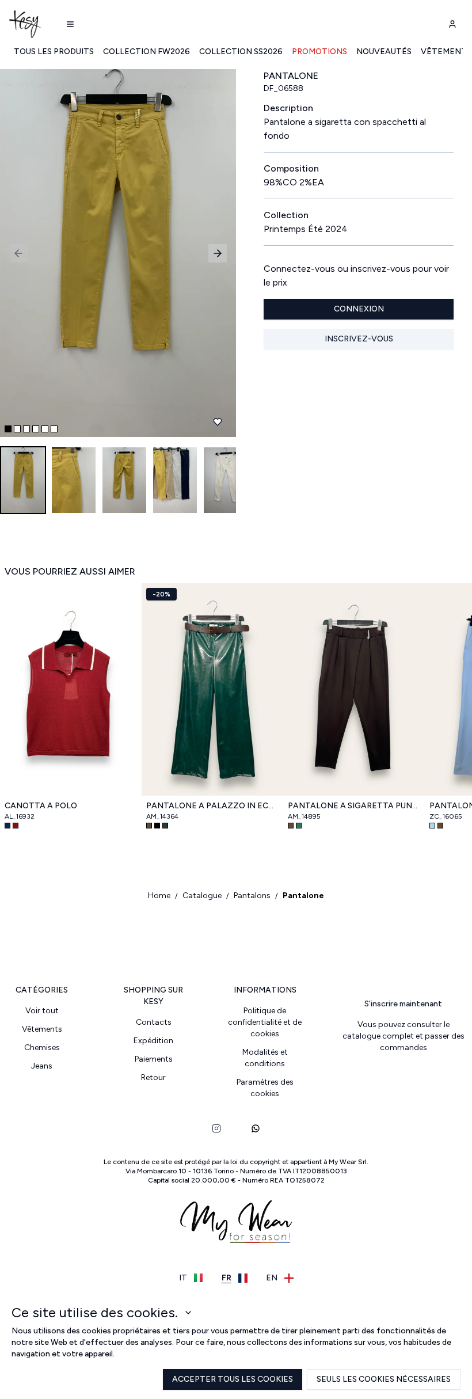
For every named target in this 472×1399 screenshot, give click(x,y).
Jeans (41, 1066)
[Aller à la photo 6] (54, 428)
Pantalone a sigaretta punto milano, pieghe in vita (354, 806)
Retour (153, 1077)
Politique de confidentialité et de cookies (265, 1022)
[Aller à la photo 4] (35, 428)
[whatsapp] (255, 1128)
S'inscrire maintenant (403, 1004)
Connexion (359, 309)
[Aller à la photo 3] (26, 428)
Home (159, 895)
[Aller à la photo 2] (17, 428)
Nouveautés (384, 51)
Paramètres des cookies (265, 1087)
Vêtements (42, 1029)
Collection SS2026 (241, 51)
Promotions (319, 51)
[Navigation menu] (70, 24)
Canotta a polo (41, 806)
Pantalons (252, 895)
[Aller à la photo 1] (8, 428)
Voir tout (42, 1011)
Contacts (154, 1022)
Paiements (154, 1059)
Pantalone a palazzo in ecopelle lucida (212, 806)
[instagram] (216, 1128)
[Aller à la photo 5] (44, 428)
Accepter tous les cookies (232, 1379)
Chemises (42, 1047)
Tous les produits (54, 51)
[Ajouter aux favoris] (217, 422)
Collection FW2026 (146, 51)
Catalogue (202, 895)
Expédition (153, 1041)
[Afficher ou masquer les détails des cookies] (188, 1312)
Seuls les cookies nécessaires (384, 1379)
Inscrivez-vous (359, 339)
